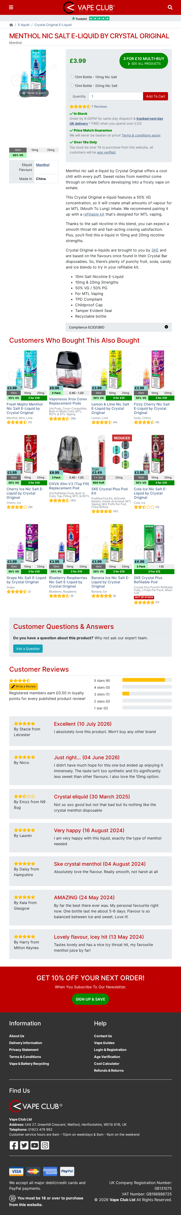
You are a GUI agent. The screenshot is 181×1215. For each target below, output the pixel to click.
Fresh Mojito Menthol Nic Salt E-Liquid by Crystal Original (25, 408)
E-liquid (23, 25)
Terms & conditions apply (141, 135)
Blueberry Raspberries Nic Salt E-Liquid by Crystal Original (68, 582)
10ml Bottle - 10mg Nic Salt (95, 77)
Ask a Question (28, 649)
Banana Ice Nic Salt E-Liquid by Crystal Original (110, 582)
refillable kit (93, 214)
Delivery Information (25, 1043)
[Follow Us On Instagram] (45, 1145)
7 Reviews (99, 106)
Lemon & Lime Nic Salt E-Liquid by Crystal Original (110, 408)
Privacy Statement (23, 1050)
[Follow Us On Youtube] (35, 1145)
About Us (16, 1036)
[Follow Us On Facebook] (14, 1145)
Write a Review (25, 686)
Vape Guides (104, 1043)
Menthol (42, 165)
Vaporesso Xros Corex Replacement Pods (68, 401)
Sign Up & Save (90, 999)
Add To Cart (155, 96)
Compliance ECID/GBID (86, 327)
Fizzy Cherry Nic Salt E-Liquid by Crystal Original (152, 408)
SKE (155, 250)
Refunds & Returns (109, 1070)
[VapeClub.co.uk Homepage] (11, 25)
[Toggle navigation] (11, 7)
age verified (106, 152)
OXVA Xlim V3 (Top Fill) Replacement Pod (69, 486)
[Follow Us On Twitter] (25, 1145)
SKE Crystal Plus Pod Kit (109, 491)
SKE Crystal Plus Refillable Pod (148, 580)
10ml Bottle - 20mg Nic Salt (95, 86)
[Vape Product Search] (170, 7)
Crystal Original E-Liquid (53, 25)
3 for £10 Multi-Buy (143, 60)
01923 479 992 (40, 1129)
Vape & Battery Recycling (29, 1064)
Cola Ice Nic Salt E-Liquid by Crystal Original (150, 493)
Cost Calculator (106, 1064)
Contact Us (103, 1036)
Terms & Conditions (25, 1057)
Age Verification (107, 1057)
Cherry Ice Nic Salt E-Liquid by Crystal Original (25, 493)
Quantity (79, 96)
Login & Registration (110, 1050)
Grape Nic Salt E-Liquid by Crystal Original (26, 580)
